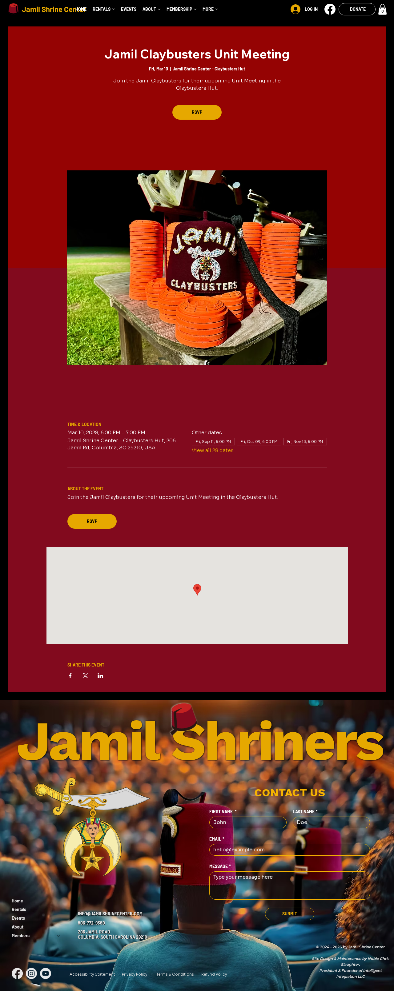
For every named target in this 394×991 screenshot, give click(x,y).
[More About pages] (159, 9)
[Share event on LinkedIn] (100, 675)
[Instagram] (31, 973)
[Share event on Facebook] (70, 675)
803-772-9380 (91, 922)
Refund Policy (214, 974)
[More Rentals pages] (113, 9)
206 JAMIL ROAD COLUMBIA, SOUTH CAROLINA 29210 (112, 934)
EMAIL (216, 839)
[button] (330, 9)
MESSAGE (220, 866)
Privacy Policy (134, 974)
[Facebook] (17, 973)
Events (18, 918)
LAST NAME (305, 811)
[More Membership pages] (195, 9)
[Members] (58, 935)
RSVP (197, 112)
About (17, 926)
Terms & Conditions (175, 974)
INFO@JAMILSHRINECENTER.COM (110, 913)
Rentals (19, 909)
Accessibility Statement (92, 974)
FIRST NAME (223, 811)
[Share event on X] (85, 675)
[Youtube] (45, 973)
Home (17, 900)
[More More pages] (216, 9)
